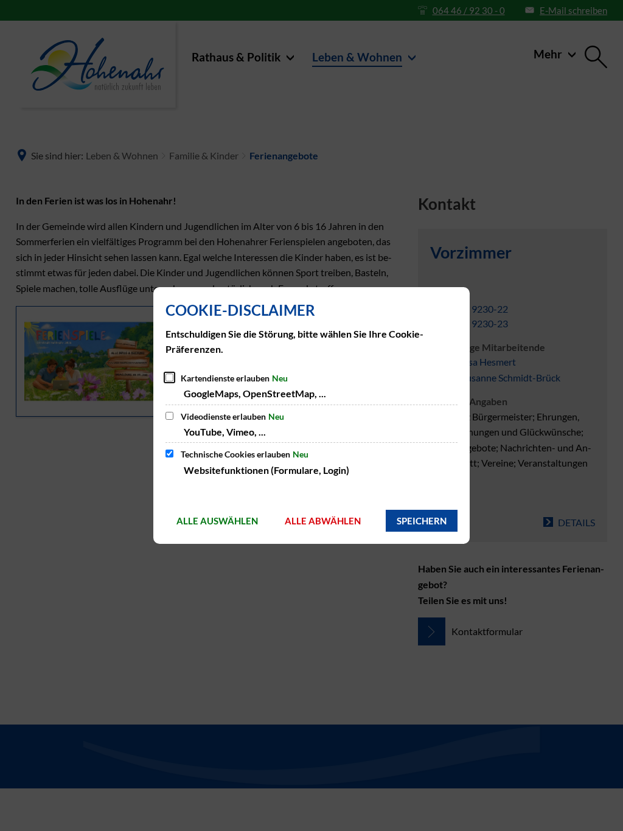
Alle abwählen (323, 520)
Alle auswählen (217, 520)
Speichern (422, 520)
